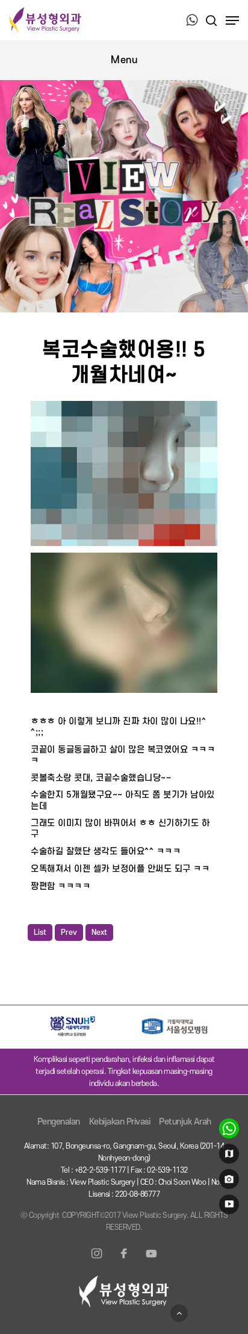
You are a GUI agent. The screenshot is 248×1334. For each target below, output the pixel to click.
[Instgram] (97, 1260)
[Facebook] (124, 1260)
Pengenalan (58, 1122)
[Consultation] (227, 1131)
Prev (69, 932)
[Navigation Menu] (232, 20)
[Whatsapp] (192, 21)
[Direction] (227, 1156)
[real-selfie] (227, 1181)
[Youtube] (151, 1260)
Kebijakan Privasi (119, 1122)
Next (99, 932)
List (40, 932)
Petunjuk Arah (185, 1122)
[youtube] (227, 1207)
